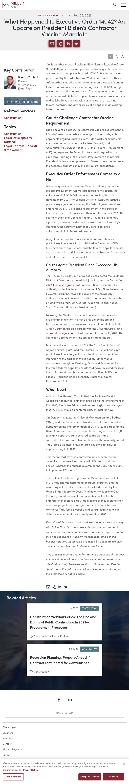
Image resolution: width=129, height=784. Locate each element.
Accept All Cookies (89, 777)
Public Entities (60, 636)
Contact (7, 744)
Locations (8, 733)
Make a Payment (12, 749)
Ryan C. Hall (28, 77)
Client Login (9, 727)
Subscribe (8, 738)
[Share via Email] (48, 587)
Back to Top (64, 713)
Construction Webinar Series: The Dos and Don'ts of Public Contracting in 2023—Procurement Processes (63, 622)
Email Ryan (25, 89)
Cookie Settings (13, 777)
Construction (13, 117)
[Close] (123, 764)
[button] (123, 5)
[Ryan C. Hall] (10, 83)
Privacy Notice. (30, 770)
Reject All (113, 777)
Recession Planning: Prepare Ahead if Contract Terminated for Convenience (60, 660)
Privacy (7, 755)
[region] (64, 771)
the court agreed (63, 285)
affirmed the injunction (60, 333)
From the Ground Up (54, 15)
